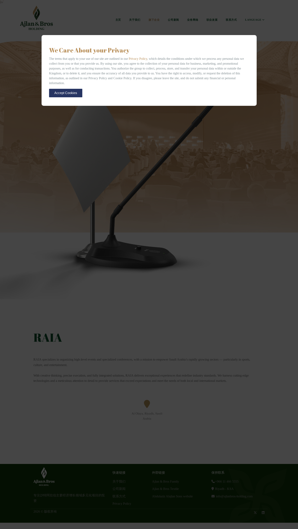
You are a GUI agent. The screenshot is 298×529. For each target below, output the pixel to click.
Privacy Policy (138, 58)
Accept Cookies (65, 93)
